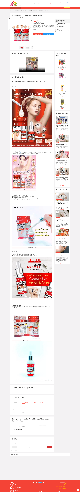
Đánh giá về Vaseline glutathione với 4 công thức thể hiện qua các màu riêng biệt (62, 126)
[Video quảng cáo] (9, 21)
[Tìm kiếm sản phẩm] (51, 3)
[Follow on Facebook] (33, 483)
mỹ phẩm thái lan (24, 402)
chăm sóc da (36, 402)
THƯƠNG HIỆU (34, 7)
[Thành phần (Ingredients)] (9, 25)
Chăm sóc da (58, 123)
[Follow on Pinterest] (37, 483)
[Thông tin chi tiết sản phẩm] (9, 23)
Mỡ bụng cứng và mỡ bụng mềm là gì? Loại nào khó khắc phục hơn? (62, 255)
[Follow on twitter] (40, 483)
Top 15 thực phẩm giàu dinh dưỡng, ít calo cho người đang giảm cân (62, 238)
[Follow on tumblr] (38, 483)
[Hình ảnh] (9, 19)
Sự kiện (57, 142)
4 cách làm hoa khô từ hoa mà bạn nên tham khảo (62, 145)
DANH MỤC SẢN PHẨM (16, 7)
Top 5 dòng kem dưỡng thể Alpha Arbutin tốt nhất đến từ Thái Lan (62, 161)
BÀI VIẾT (39, 7)
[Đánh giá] (9, 29)
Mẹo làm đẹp (58, 158)
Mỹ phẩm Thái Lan (58, 199)
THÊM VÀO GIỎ (38, 34)
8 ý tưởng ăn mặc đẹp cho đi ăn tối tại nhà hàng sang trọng (62, 178)
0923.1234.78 (24, 5)
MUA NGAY (49, 34)
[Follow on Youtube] (35, 483)
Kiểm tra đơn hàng (66, 7)
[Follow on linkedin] (42, 483)
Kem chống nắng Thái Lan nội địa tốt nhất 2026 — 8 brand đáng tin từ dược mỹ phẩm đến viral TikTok (62, 202)
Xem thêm (62, 134)
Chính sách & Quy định (14, 490)
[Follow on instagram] (43, 483)
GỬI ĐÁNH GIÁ (49, 447)
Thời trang (57, 175)
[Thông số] (9, 27)
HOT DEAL (23, 7)
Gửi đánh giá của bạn (18, 429)
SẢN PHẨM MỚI (29, 7)
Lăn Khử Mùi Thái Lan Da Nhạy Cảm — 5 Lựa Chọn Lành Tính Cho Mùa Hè (62, 220)
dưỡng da (20, 152)
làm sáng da (40, 402)
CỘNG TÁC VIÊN (44, 7)
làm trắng (29, 402)
